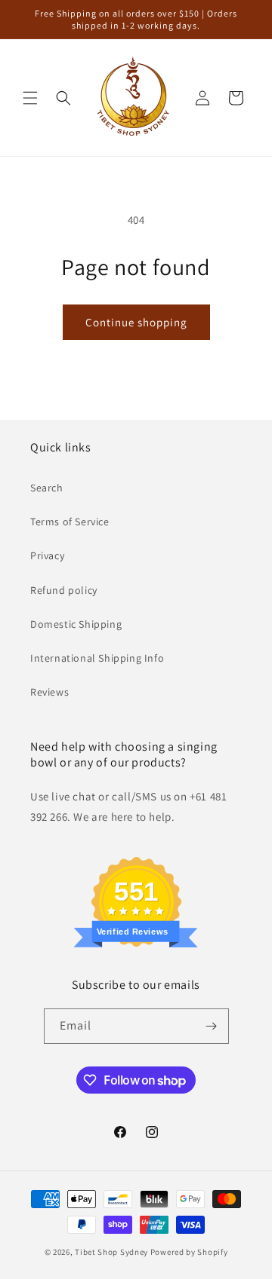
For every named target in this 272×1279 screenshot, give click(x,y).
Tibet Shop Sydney (111, 1252)
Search (46, 487)
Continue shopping (136, 322)
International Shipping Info (97, 658)
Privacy (47, 555)
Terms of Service (70, 521)
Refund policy (63, 590)
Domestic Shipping (76, 624)
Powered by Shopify (189, 1252)
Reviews (49, 692)
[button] (30, 98)
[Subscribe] (211, 1026)
